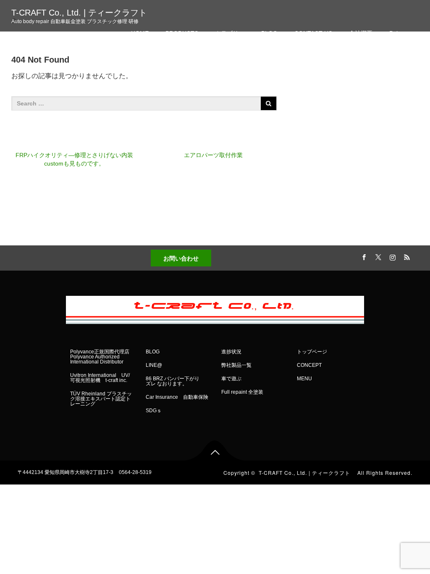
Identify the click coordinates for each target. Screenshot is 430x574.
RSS (406, 256)
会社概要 (360, 33)
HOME (140, 33)
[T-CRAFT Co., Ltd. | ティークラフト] (215, 307)
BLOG (269, 33)
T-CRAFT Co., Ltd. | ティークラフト (83, 12)
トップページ (312, 352)
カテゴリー (229, 33)
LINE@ (154, 365)
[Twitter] (377, 256)
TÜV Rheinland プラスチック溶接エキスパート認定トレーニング (101, 399)
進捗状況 (231, 352)
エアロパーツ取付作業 (213, 155)
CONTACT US (313, 33)
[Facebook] (363, 256)
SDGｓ (154, 410)
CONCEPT (309, 365)
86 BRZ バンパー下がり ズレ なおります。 (175, 381)
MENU (304, 379)
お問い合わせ (181, 258)
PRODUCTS (181, 33)
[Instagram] (391, 256)
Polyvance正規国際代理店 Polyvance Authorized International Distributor (99, 357)
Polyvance (403, 33)
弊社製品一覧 (236, 365)
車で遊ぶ (231, 379)
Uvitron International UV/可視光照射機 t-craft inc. (100, 377)
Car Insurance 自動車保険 (177, 397)
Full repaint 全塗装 (242, 392)
